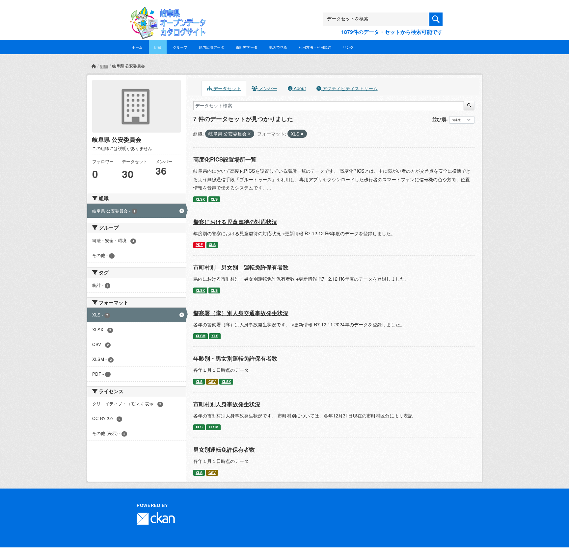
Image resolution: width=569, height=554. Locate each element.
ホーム (137, 47)
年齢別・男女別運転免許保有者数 (235, 358)
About (299, 88)
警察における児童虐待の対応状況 (235, 222)
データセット (226, 88)
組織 (157, 47)
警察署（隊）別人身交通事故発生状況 (240, 313)
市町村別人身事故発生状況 (226, 404)
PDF (199, 244)
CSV (212, 381)
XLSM (200, 335)
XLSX (200, 199)
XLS (214, 199)
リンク (348, 47)
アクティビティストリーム (349, 88)
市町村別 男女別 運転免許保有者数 (240, 267)
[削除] (249, 134)
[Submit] (469, 105)
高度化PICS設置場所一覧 (225, 159)
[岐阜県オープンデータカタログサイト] (165, 12)
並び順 (439, 119)
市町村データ (246, 47)
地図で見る (278, 47)
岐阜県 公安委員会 (128, 66)
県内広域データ (211, 47)
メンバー (267, 88)
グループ (180, 47)
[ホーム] (93, 66)
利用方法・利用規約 (315, 47)
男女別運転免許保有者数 (224, 449)
